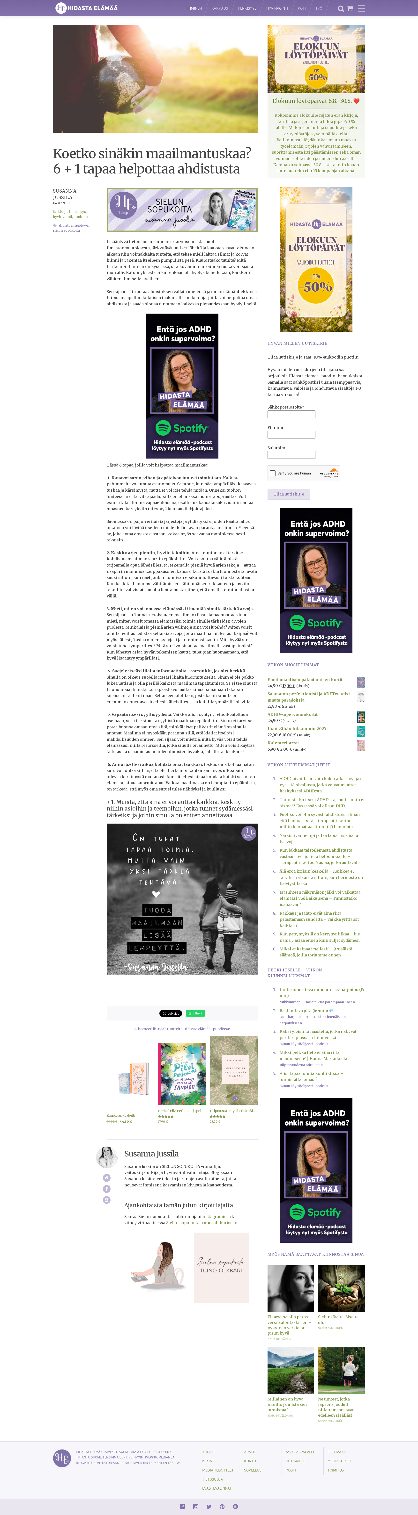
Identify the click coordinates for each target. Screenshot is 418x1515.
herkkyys (81, 225)
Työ (318, 8)
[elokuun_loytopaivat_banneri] (316, 258)
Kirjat (208, 1460)
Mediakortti (339, 1460)
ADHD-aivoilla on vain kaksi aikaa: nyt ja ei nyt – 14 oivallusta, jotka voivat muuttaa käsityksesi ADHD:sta (322, 784)
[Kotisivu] (107, 1178)
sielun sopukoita (66, 231)
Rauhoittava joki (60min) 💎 (307, 1010)
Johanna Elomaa (280, 1415)
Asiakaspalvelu (300, 1451)
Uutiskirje (295, 1460)
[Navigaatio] (361, 8)
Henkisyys (247, 8)
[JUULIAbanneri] (182, 385)
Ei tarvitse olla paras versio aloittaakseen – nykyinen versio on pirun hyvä (289, 1324)
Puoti (291, 1469)
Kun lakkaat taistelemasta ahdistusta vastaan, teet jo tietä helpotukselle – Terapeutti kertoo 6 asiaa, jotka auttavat (318, 856)
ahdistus (65, 225)
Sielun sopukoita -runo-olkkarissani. (203, 1222)
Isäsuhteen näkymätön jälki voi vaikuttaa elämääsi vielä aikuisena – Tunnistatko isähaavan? (320, 898)
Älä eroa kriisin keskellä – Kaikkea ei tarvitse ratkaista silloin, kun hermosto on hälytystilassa (321, 877)
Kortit (250, 1460)
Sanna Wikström (330, 1328)
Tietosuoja (212, 1479)
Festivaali (337, 1451)
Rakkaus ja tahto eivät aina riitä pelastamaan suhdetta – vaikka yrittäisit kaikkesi (319, 919)
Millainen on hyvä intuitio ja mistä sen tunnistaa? (287, 1404)
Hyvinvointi (277, 8)
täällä (173, 1462)
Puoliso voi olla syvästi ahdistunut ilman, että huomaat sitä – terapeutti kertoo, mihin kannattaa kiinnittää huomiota (320, 820)
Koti (302, 8)
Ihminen (194, 8)
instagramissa (216, 1216)
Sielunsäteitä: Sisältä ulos (338, 1319)
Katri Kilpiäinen (279, 1339)
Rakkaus (219, 8)
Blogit (63, 212)
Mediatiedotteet (218, 1469)
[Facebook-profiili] (107, 1189)
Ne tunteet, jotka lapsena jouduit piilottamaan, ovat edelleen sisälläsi (336, 1407)
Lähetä (197, 1013)
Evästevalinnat (217, 1488)
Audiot (208, 1451)
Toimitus (336, 1469)
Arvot (250, 1451)
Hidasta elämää (115, 8)
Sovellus (252, 1469)
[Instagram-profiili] (107, 1200)
